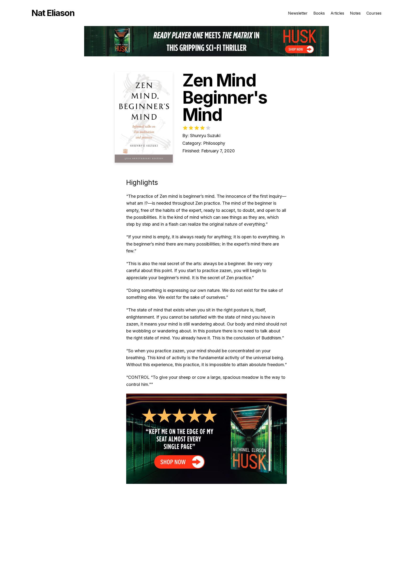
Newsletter (298, 13)
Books (319, 13)
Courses (373, 13)
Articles (337, 13)
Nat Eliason (53, 13)
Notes (355, 13)
